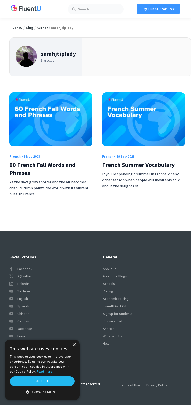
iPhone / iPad (112, 321)
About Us (109, 269)
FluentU (15, 27)
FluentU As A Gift (115, 306)
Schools (109, 283)
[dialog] (42, 370)
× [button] (74, 345)
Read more (44, 371)
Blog (29, 27)
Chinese (23, 313)
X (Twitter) (25, 276)
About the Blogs (115, 276)
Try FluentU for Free (158, 9)
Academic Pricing (116, 298)
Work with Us (112, 336)
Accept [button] (42, 381)
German (23, 321)
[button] (42, 392)
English (22, 298)
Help (106, 343)
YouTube (23, 291)
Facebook (24, 269)
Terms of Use (130, 385)
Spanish (23, 306)
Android (109, 328)
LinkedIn (23, 283)
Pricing (108, 291)
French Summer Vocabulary (138, 165)
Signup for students (118, 313)
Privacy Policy (156, 385)
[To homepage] (26, 9)
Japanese (24, 328)
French (15, 156)
